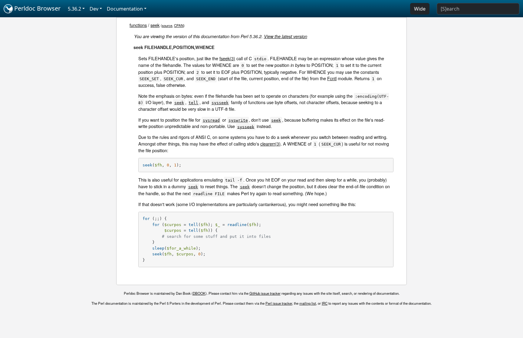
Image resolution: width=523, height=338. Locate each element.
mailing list (307, 303)
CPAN (178, 25)
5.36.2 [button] (74, 8)
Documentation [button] (125, 8)
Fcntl (332, 78)
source (167, 25)
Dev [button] (94, 8)
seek (155, 25)
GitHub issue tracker (265, 293)
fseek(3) (227, 58)
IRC (324, 303)
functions (138, 25)
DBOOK (199, 293)
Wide (420, 8)
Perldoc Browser (37, 8)
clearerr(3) (270, 143)
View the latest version (285, 36)
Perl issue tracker (278, 303)
